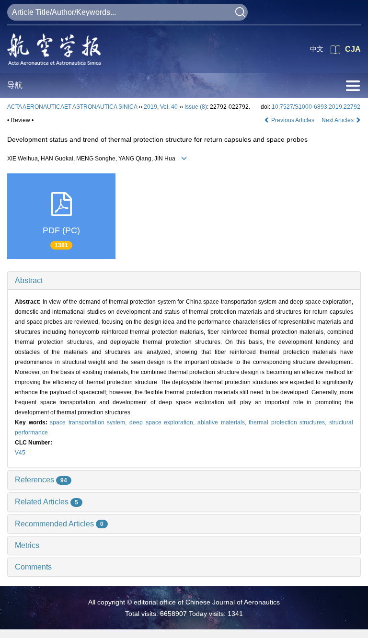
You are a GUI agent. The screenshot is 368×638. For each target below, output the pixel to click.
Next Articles (338, 120)
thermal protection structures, (289, 422)
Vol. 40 (169, 106)
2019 (150, 106)
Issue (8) (195, 106)
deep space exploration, (163, 422)
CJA (353, 49)
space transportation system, (89, 422)
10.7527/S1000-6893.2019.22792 (316, 106)
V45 (20, 452)
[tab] (184, 281)
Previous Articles (293, 120)
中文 (316, 49)
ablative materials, (223, 422)
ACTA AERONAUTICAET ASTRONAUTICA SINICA (72, 106)
